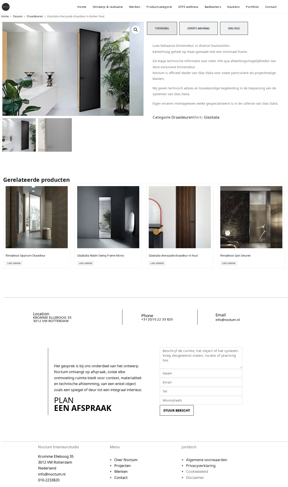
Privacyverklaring (201, 465)
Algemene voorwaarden (206, 459)
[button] (136, 30)
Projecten (122, 465)
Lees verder (14, 263)
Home (5, 16)
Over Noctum (125, 459)
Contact (121, 477)
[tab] (162, 28)
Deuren (17, 16)
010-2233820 (48, 479)
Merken (121, 471)
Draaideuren (35, 16)
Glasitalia (211, 117)
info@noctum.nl (228, 319)
